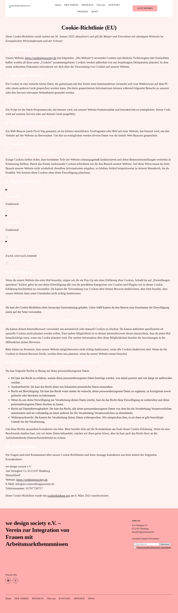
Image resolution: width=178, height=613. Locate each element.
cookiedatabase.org (58, 495)
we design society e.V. (21, 10)
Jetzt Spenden (145, 8)
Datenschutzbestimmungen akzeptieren (154, 547)
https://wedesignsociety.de (40, 58)
